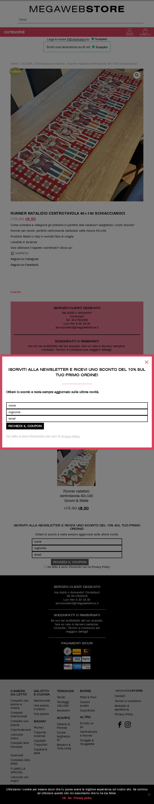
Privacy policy (83, 798)
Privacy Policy (71, 436)
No (70, 798)
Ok (64, 798)
